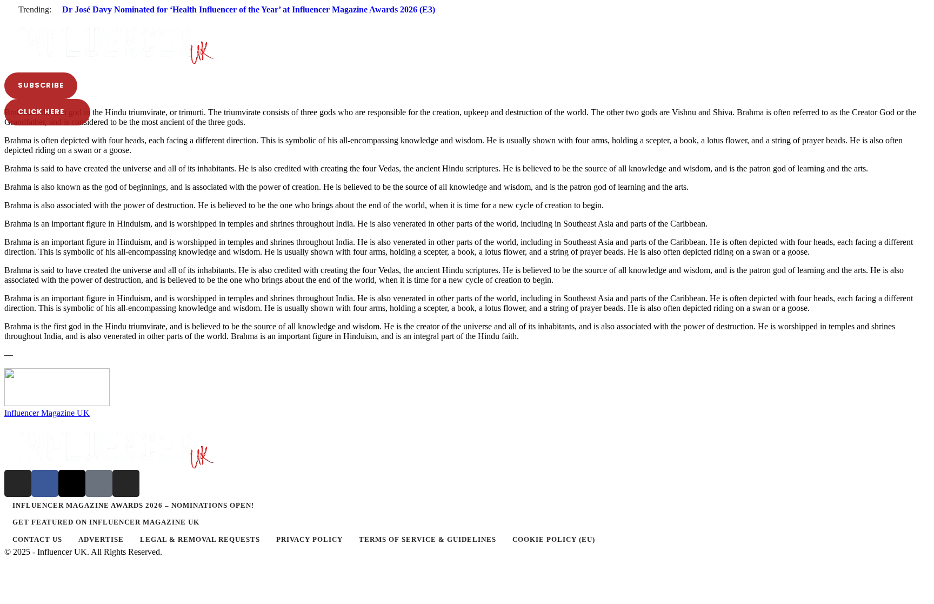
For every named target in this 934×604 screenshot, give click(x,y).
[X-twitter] (71, 483)
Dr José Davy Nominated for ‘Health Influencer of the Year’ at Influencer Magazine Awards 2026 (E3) (248, 9)
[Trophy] (98, 483)
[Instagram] (17, 483)
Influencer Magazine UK (47, 412)
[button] (467, 18)
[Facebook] (44, 483)
